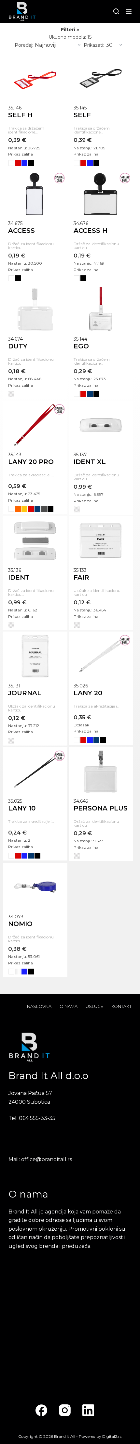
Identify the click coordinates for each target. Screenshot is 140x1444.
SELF (82, 115)
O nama (68, 1006)
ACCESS (21, 230)
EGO (81, 346)
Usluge (94, 1006)
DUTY (17, 346)
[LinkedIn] (88, 1410)
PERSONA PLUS (101, 808)
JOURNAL (24, 693)
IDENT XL (90, 462)
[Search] (116, 11)
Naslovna (39, 1006)
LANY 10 (21, 808)
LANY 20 (88, 693)
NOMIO (20, 924)
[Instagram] (65, 1410)
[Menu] (129, 11)
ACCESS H (90, 230)
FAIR (81, 577)
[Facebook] (41, 1410)
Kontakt (121, 1006)
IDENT (19, 577)
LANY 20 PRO (31, 462)
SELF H (20, 115)
